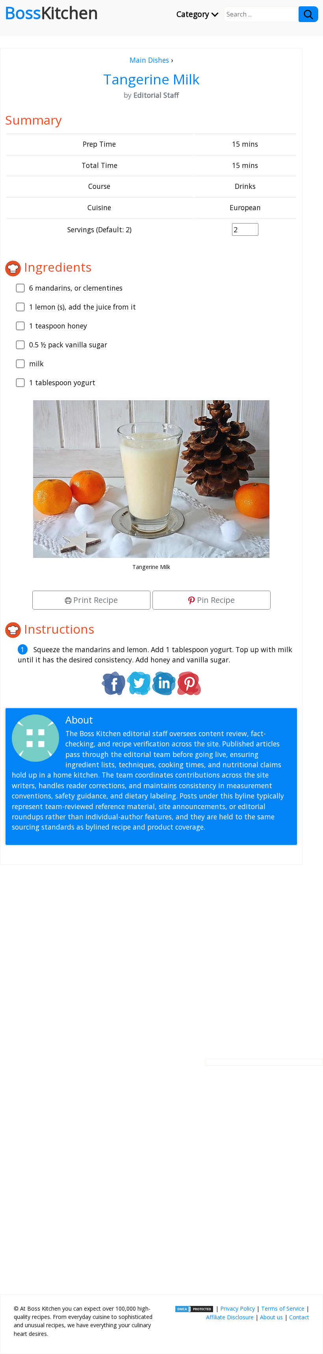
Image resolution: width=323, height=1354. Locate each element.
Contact (299, 1317)
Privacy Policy (237, 1308)
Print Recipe (94, 600)
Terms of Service (282, 1308)
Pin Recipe (215, 600)
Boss (51, 13)
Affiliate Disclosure (230, 1317)
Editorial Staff (125, 719)
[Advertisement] (151, 955)
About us (271, 1317)
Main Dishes (149, 60)
